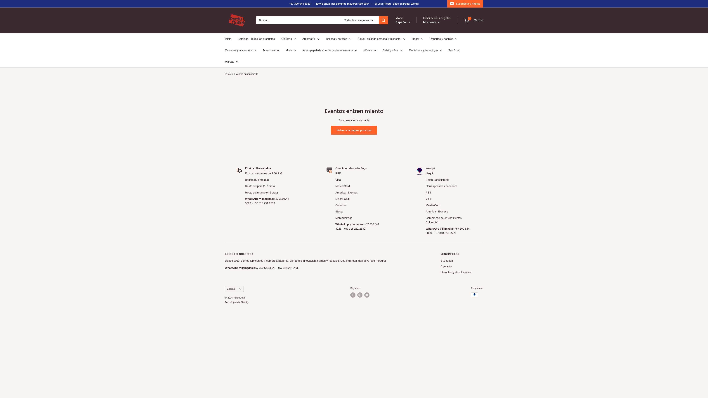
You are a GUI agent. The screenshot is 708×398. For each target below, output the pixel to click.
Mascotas (269, 50)
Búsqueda (447, 260)
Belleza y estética (336, 38)
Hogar (415, 38)
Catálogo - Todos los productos (256, 38)
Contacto (446, 266)
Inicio (228, 38)
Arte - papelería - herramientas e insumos (328, 50)
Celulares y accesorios (239, 50)
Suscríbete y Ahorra (468, 3)
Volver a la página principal (354, 130)
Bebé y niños (390, 50)
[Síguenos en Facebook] (352, 295)
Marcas (229, 61)
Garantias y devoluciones (456, 272)
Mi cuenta (430, 22)
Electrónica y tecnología (423, 50)
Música (367, 50)
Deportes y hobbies (441, 38)
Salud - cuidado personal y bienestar (379, 38)
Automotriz (308, 38)
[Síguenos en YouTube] (366, 295)
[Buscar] (383, 20)
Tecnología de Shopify (237, 302)
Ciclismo (286, 38)
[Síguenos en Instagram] (359, 295)
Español (231, 288)
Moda (289, 50)
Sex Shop (454, 50)
